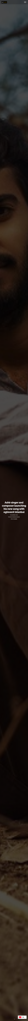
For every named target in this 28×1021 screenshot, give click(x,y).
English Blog (16, 517)
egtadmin (14, 519)
